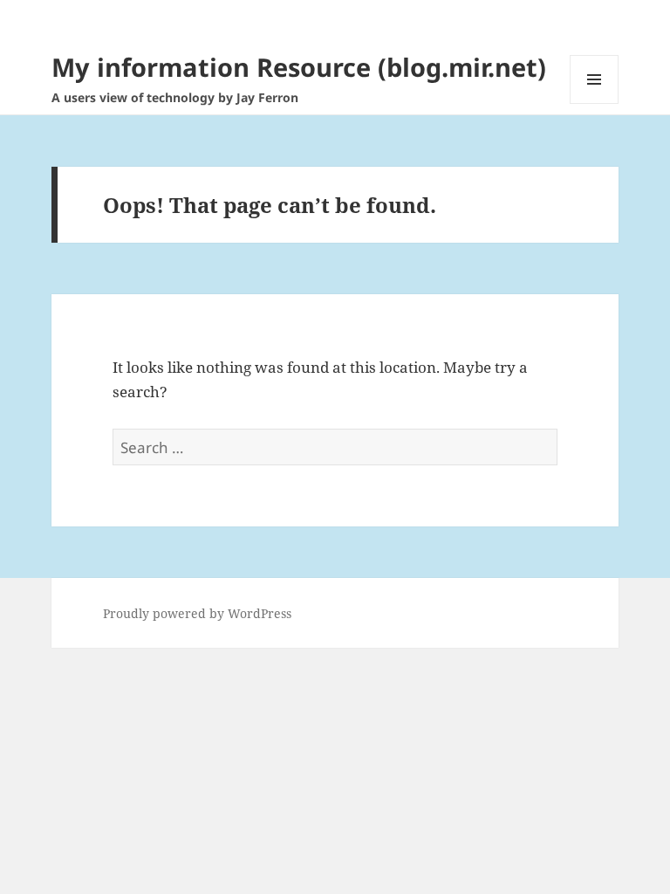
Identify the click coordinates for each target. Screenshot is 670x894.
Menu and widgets (595, 103)
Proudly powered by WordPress (197, 613)
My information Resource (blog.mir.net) (298, 67)
